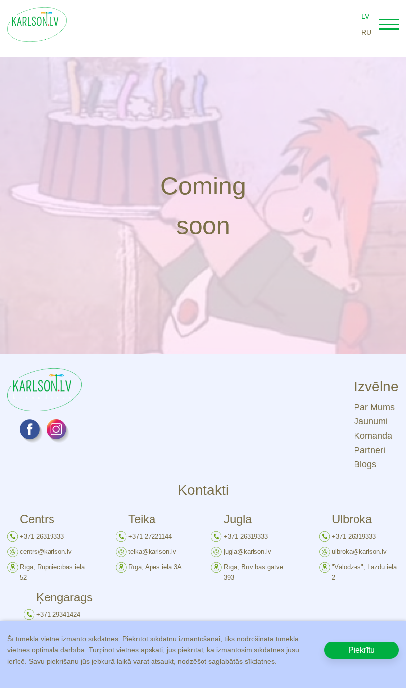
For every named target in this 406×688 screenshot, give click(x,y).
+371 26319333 (42, 536)
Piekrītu (361, 650)
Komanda (373, 436)
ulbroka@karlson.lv (359, 551)
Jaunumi (371, 421)
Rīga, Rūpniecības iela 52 (52, 572)
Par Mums (374, 407)
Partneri (369, 450)
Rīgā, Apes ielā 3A (155, 567)
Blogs (365, 464)
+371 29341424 (58, 614)
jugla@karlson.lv (247, 551)
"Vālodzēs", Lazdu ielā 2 (364, 572)
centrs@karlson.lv (46, 551)
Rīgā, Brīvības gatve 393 (253, 572)
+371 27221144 (150, 536)
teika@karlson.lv (152, 551)
